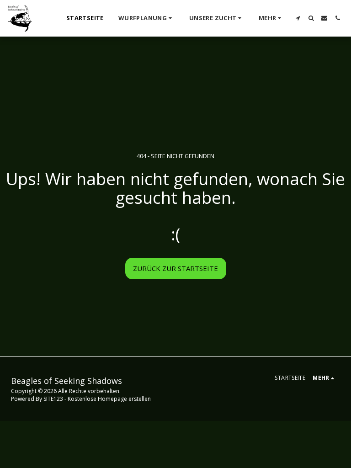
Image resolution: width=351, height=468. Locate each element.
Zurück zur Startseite (175, 268)
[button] (146, 18)
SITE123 (53, 399)
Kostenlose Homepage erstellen (109, 399)
